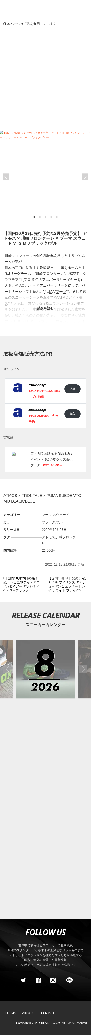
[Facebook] (38, 980)
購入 (72, 413)
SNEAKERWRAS (50, 1023)
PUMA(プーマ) (55, 291)
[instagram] (53, 980)
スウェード (61, 515)
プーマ (47, 515)
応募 (72, 389)
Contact (47, 1013)
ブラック (48, 522)
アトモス (48, 537)
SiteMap (11, 1013)
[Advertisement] (45, 78)
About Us (29, 1013)
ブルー (61, 522)
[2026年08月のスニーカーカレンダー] (45, 669)
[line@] (68, 980)
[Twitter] (23, 980)
